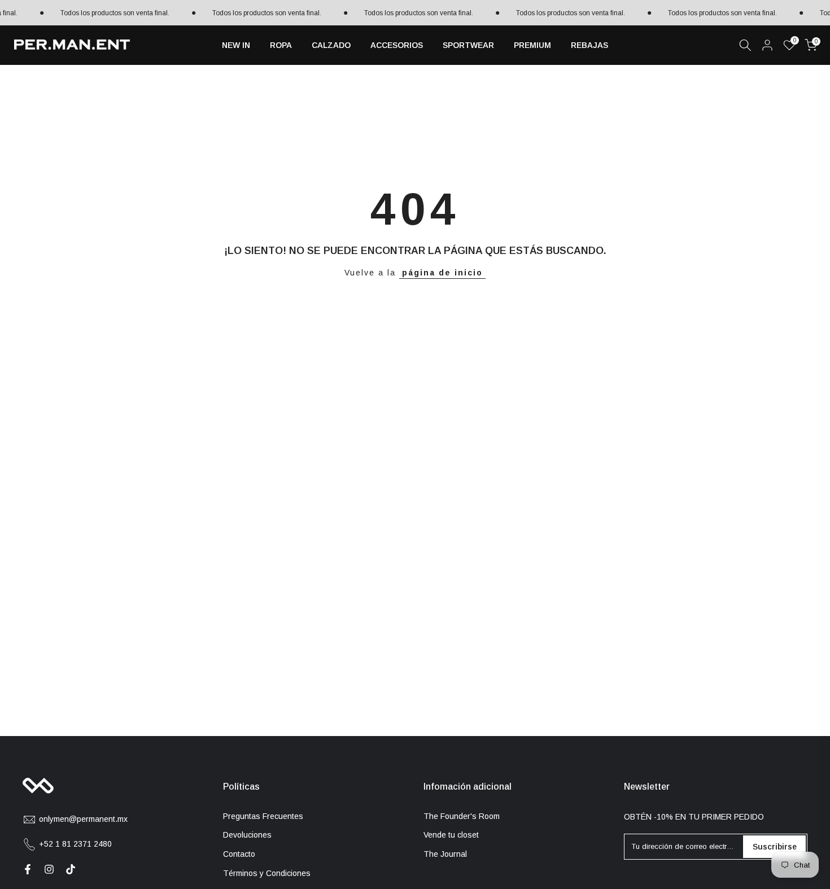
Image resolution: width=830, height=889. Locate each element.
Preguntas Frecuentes (263, 816)
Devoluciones (247, 834)
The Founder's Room (461, 816)
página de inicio (442, 272)
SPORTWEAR (468, 45)
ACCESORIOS (396, 45)
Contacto (239, 854)
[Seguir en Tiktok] (70, 869)
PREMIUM (532, 45)
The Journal (445, 854)
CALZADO (331, 45)
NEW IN (236, 45)
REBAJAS (589, 45)
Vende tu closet (451, 834)
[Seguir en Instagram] (49, 869)
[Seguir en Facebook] (28, 869)
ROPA (281, 45)
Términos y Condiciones (267, 873)
